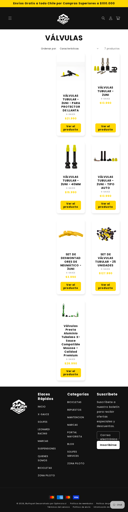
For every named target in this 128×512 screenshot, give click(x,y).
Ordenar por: (48, 48)
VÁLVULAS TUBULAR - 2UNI (106, 91)
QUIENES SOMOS (43, 458)
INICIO (42, 406)
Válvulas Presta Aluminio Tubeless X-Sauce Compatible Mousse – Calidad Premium (71, 340)
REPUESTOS (74, 409)
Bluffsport (30, 503)
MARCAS (43, 441)
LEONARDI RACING (44, 431)
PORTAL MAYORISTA (74, 434)
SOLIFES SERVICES (73, 454)
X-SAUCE (43, 414)
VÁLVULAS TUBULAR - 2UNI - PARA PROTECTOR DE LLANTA (70, 103)
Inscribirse (108, 445)
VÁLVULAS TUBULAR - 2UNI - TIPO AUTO (105, 182)
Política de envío (81, 507)
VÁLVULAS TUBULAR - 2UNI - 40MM (71, 180)
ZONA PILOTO (46, 475)
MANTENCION (75, 417)
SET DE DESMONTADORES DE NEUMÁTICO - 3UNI (70, 262)
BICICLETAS (45, 468)
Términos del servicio (58, 507)
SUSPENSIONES (47, 448)
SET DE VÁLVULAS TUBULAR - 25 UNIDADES (105, 260)
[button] (10, 18)
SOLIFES (43, 421)
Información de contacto (107, 507)
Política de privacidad (108, 503)
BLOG (70, 444)
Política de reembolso (81, 503)
